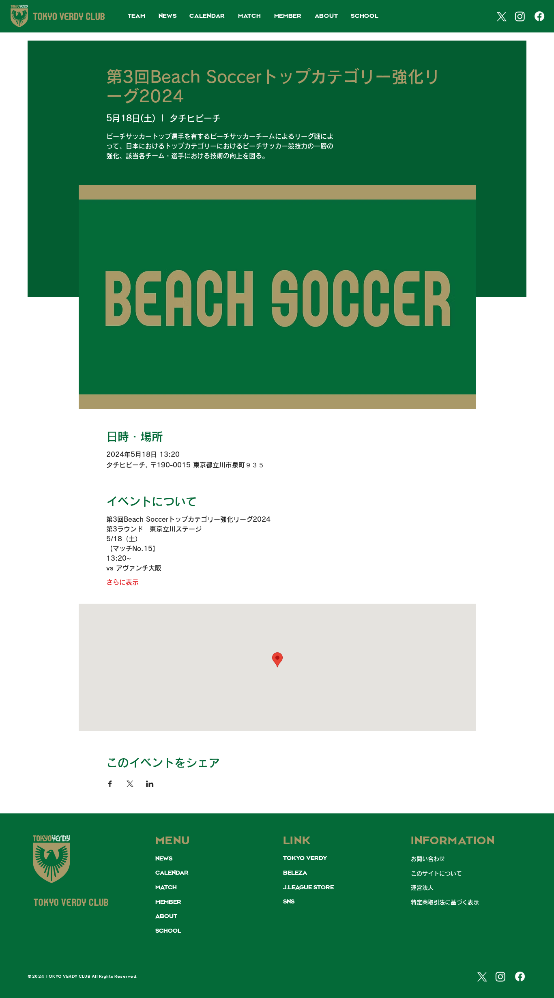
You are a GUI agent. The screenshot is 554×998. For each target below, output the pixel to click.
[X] (500, 16)
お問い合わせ (428, 859)
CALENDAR (172, 873)
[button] (137, 16)
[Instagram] (519, 16)
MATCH (166, 887)
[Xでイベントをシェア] (130, 784)
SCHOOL (168, 931)
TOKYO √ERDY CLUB (71, 903)
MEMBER (168, 902)
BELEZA (295, 873)
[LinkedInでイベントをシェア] (150, 784)
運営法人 (422, 887)
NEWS (163, 859)
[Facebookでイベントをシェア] (110, 784)
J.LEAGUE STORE (308, 887)
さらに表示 (122, 582)
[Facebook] (539, 16)
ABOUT (166, 916)
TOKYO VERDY (305, 858)
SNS (288, 902)
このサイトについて (436, 873)
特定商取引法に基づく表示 (445, 902)
